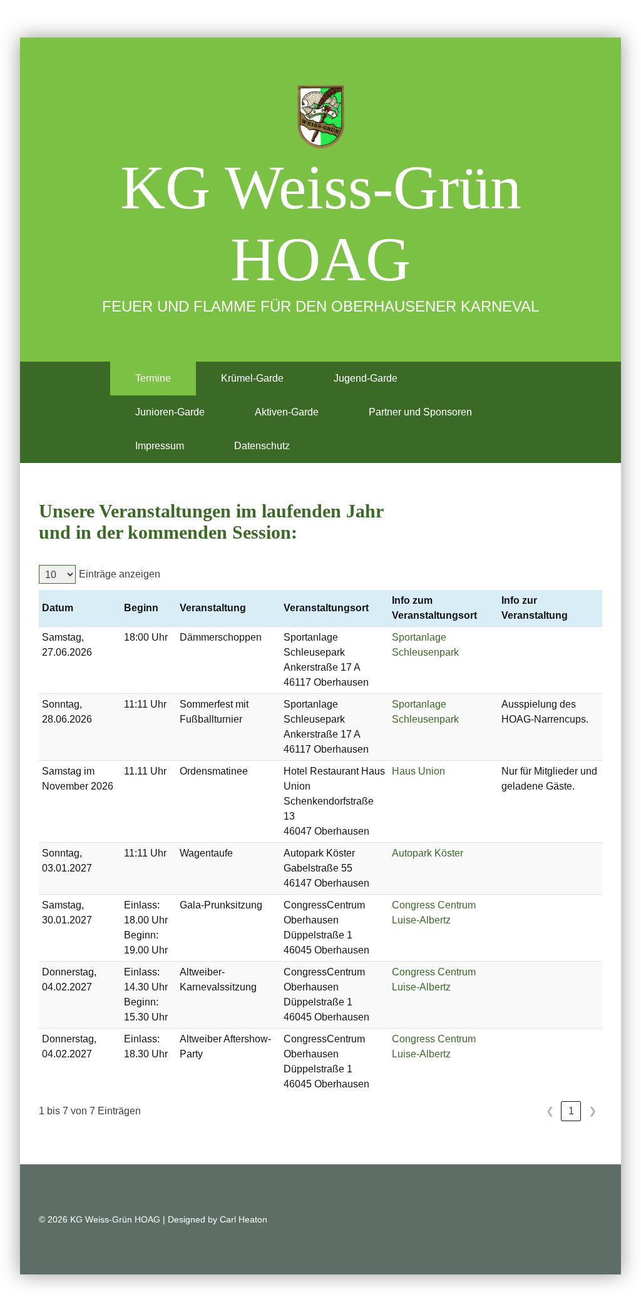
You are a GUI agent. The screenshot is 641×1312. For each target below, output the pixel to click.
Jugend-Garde (365, 378)
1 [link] (571, 1111)
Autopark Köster (427, 853)
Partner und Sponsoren (420, 412)
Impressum (159, 445)
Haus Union (418, 771)
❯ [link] (592, 1111)
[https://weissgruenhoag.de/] (320, 116)
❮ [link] (550, 1111)
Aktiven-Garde (287, 412)
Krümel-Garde (252, 378)
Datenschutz (262, 445)
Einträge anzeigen (119, 574)
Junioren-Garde (170, 412)
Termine (153, 378)
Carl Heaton (243, 1219)
